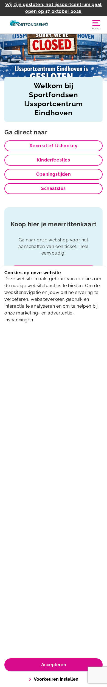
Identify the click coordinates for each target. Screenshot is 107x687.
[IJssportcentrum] (29, 24)
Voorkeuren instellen (56, 679)
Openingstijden (53, 174)
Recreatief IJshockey (54, 145)
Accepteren (53, 664)
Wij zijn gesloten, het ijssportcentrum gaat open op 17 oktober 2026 (53, 8)
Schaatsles (53, 188)
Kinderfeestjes (53, 160)
